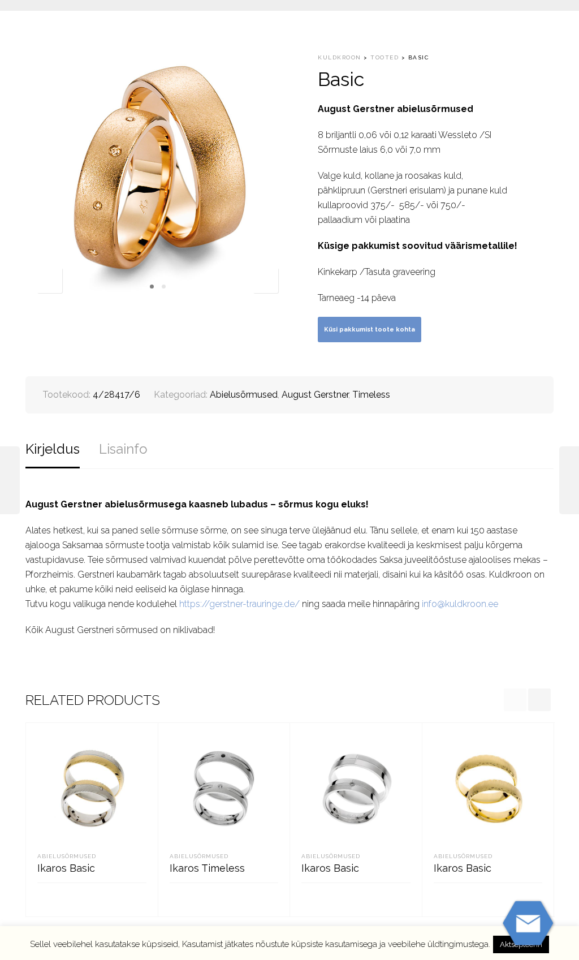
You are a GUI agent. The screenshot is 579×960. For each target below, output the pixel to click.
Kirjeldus (52, 449)
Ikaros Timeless (207, 868)
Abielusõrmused (244, 394)
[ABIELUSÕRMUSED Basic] (10, 480)
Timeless (371, 394)
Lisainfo (123, 449)
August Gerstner (315, 394)
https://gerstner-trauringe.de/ (239, 604)
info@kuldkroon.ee (460, 604)
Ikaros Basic (66, 868)
